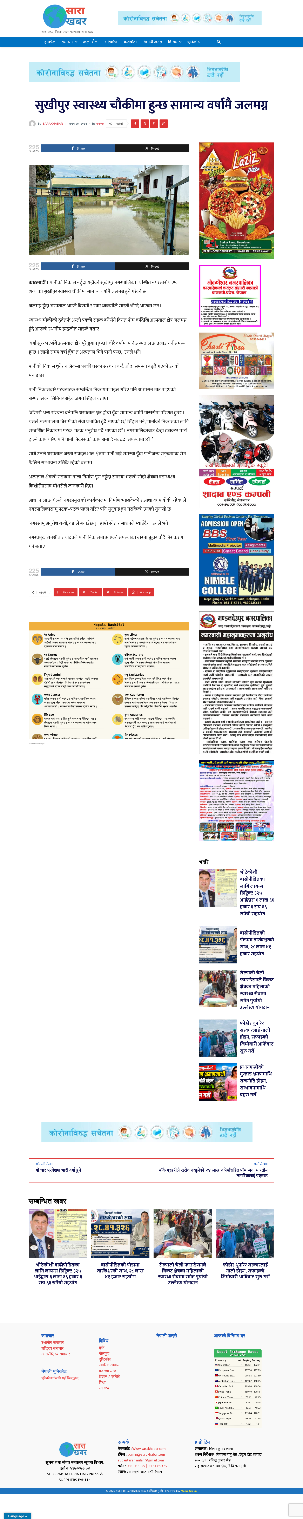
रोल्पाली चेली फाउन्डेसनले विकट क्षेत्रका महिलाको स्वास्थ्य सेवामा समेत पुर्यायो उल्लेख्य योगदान (257, 990)
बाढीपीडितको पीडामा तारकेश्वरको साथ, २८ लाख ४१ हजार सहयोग (257, 943)
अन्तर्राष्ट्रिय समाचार (55, 1354)
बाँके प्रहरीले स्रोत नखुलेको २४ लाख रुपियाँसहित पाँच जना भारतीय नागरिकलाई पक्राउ (213, 1172)
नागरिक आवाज (109, 1365)
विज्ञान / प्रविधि (109, 1376)
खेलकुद (104, 1353)
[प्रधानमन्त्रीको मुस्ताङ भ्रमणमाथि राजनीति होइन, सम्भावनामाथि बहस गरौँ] (218, 1082)
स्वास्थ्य (104, 1388)
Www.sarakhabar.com (149, 1449)
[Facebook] (135, 123)
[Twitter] (145, 123)
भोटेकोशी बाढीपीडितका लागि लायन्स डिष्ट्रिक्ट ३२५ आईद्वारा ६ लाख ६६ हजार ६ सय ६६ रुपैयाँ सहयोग (257, 893)
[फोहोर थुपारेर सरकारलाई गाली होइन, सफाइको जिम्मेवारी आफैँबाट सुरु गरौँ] (218, 1038)
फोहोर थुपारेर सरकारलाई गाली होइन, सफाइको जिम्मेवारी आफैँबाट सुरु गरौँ (257, 1037)
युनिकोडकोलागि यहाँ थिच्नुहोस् (59, 1378)
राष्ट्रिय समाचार (52, 1348)
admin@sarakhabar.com (146, 1455)
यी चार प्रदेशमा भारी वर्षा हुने (58, 1170)
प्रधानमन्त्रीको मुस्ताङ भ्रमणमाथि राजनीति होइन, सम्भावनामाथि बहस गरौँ (256, 1081)
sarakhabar (53, 123)
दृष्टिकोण (105, 1359)
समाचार (100, 123)
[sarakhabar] (33, 123)
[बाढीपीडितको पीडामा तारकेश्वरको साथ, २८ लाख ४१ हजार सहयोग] (218, 945)
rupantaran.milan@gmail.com (141, 1460)
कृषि (102, 1347)
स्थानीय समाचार (52, 1342)
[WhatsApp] (164, 123)
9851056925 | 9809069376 (147, 1466)
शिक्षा (102, 1382)
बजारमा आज (107, 1370)
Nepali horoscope (38, 743)
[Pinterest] (154, 123)
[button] (219, 42)
